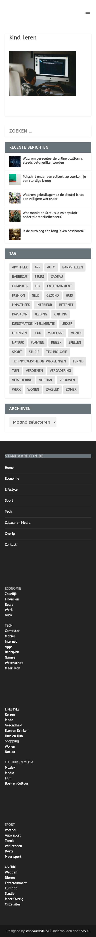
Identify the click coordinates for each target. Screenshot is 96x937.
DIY (37, 286)
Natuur (18, 342)
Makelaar (56, 333)
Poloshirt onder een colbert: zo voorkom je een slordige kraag (54, 179)
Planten (37, 342)
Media (9, 773)
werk (16, 389)
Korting (60, 314)
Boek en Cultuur (16, 783)
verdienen (34, 371)
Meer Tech (12, 668)
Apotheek (20, 267)
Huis (69, 295)
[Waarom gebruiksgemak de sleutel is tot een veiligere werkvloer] (15, 197)
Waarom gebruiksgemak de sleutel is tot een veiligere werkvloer (53, 197)
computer (20, 286)
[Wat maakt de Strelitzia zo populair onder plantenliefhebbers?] (15, 216)
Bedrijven (12, 652)
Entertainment (59, 286)
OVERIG (10, 867)
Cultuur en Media (18, 523)
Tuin (15, 371)
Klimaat (11, 888)
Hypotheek (21, 305)
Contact (11, 545)
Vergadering (60, 371)
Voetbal (46, 380)
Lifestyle (11, 490)
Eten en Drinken (16, 731)
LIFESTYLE (12, 709)
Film (8, 778)
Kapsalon (19, 314)
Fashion (18, 295)
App (37, 267)
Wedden (11, 872)
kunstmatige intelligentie (33, 324)
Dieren (10, 878)
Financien (12, 599)
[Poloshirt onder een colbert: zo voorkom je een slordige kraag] (15, 179)
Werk (9, 610)
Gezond (52, 295)
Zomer (71, 389)
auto (51, 267)
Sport (17, 352)
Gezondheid (13, 725)
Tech (8, 511)
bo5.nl (85, 931)
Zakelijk (52, 389)
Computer (12, 631)
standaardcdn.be (37, 931)
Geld (36, 295)
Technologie (56, 352)
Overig (10, 534)
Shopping (12, 741)
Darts (9, 851)
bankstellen (72, 267)
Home (9, 468)
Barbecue (19, 277)
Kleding (40, 314)
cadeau (57, 277)
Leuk (37, 333)
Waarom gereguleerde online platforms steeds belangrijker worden (53, 161)
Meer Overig (14, 899)
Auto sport (13, 835)
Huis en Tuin (14, 736)
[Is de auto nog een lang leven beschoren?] (15, 234)
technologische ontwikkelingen (39, 361)
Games (10, 657)
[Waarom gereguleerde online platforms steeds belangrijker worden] (15, 161)
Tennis (78, 361)
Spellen (75, 342)
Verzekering (22, 380)
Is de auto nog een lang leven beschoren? (53, 231)
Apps (9, 647)
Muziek (76, 333)
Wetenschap (14, 663)
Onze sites (13, 904)
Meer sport (13, 857)
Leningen (19, 333)
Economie (12, 479)
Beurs (39, 277)
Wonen (33, 389)
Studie (10, 894)
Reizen (56, 342)
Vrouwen (67, 380)
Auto (8, 615)
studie (34, 352)
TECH (9, 625)
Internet (66, 305)
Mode (9, 720)
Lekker (67, 324)
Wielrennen (13, 846)
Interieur (44, 305)
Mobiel (10, 636)
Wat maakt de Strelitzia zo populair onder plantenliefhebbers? (50, 215)
